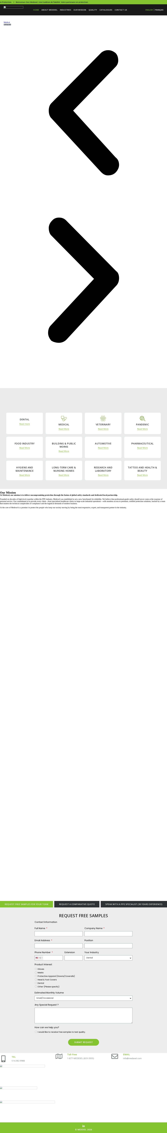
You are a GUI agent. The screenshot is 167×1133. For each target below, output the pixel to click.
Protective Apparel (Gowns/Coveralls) (56, 976)
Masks (41, 972)
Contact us (121, 10)
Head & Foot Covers (47, 979)
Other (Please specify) (48, 986)
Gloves (41, 969)
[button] (83, 113)
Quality (93, 10)
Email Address (43, 940)
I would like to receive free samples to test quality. (61, 1032)
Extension (70, 952)
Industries (65, 10)
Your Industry (91, 952)
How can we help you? (47, 1027)
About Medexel (49, 10)
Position (88, 940)
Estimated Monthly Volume (49, 992)
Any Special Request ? (47, 1004)
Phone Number (43, 952)
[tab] (26, 904)
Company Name (93, 928)
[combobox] (39, 957)
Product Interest (43, 964)
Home (36, 10)
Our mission (79, 10)
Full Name (40, 928)
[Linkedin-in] (83, 1126)
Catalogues (106, 10)
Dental (41, 983)
